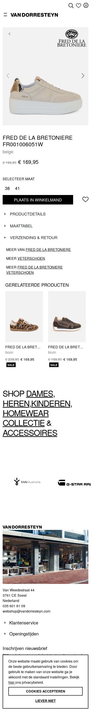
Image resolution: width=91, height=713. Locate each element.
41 (17, 188)
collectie (24, 422)
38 (7, 188)
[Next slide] (83, 76)
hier (11, 682)
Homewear (26, 413)
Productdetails (28, 214)
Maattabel (21, 225)
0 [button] (86, 5)
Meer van (38, 249)
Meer (25, 258)
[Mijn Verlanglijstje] (78, 5)
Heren (16, 403)
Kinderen (50, 403)
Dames (39, 393)
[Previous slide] (8, 76)
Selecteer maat (19, 178)
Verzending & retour (33, 237)
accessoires (30, 432)
